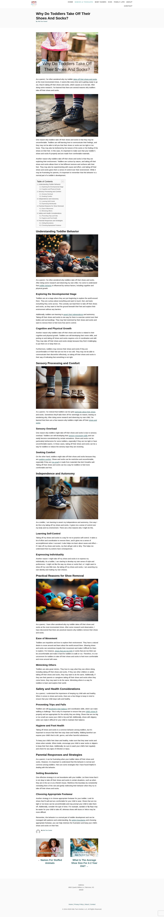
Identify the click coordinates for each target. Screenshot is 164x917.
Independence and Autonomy (49, 199)
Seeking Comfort (47, 196)
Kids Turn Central (42, 21)
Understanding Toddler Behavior (49, 184)
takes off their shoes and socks (85, 79)
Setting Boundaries (47, 223)
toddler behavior (45, 285)
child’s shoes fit (91, 711)
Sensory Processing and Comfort (50, 191)
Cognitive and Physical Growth (51, 189)
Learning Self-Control (48, 201)
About (87, 904)
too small (55, 462)
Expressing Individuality (49, 203)
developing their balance (58, 709)
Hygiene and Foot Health (49, 218)
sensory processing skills (78, 436)
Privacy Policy (79, 904)
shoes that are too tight (64, 651)
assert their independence (73, 314)
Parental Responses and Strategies (51, 220)
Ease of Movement (47, 208)
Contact (92, 904)
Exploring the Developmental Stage (52, 187)
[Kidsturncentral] (43, 4)
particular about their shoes (85, 412)
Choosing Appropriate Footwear (51, 225)
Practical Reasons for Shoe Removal (51, 206)
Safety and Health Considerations (50, 213)
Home (71, 904)
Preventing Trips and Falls (50, 216)
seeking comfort (45, 459)
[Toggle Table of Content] (62, 181)
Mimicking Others (47, 211)
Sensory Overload (47, 194)
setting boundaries (79, 820)
